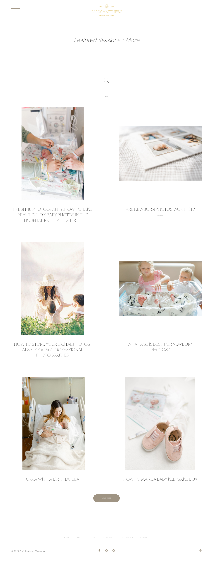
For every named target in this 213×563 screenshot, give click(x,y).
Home (66, 537)
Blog (93, 537)
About (80, 537)
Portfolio (126, 537)
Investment (108, 537)
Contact (144, 537)
